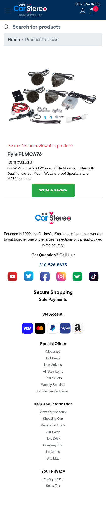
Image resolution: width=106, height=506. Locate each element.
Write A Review (53, 190)
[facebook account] (45, 276)
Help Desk (53, 438)
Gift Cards (53, 432)
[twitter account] (28, 276)
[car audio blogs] (77, 276)
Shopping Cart (53, 418)
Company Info (53, 445)
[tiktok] (93, 276)
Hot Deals (53, 358)
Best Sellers (53, 378)
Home (14, 39)
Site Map (53, 458)
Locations (53, 452)
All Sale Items (53, 371)
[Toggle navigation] (7, 10)
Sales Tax (53, 486)
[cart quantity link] (91, 10)
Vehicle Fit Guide (53, 425)
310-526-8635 (87, 4)
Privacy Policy (53, 479)
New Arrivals (53, 365)
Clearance (53, 351)
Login (82, 11)
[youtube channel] (12, 276)
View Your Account (53, 412)
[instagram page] (61, 276)
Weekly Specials (53, 385)
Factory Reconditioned (53, 391)
